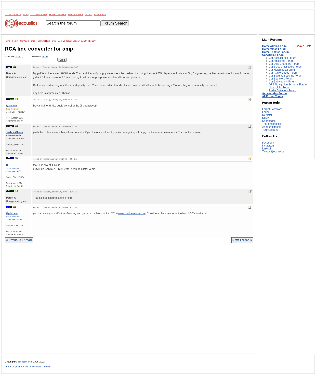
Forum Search (115, 23)
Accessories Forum (274, 93)
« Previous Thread (19, 240)
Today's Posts (303, 46)
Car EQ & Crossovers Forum (285, 66)
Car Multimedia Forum (282, 69)
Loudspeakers (38, 14)
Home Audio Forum (274, 46)
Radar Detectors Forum (282, 90)
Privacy (46, 366)
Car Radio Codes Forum (283, 72)
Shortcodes (269, 121)
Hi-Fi (25, 14)
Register (267, 115)
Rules (265, 118)
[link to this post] (14, 67)
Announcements (271, 126)
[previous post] (9, 99)
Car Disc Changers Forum (284, 63)
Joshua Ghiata (14, 132)
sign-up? (19, 56)
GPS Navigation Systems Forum (288, 84)
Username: (14, 56)
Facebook (268, 142)
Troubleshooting (271, 123)
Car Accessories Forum (282, 57)
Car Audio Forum (273, 55)
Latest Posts (13, 14)
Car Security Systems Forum (285, 75)
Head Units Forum (279, 87)
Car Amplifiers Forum (281, 60)
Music (88, 14)
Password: (40, 56)
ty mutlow (11, 105)
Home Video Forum (274, 49)
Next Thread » (242, 240)
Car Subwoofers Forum (282, 81)
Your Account (270, 129)
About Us (9, 366)
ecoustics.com (25, 362)
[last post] (11, 67)
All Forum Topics (272, 96)
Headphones (75, 14)
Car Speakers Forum (281, 78)
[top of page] (7, 67)
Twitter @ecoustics (273, 151)
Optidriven (12, 213)
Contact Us (22, 366)
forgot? (45, 56)
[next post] (9, 67)
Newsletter (35, 366)
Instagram (268, 145)
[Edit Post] (250, 67)
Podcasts (100, 14)
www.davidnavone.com (131, 213)
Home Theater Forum (275, 52)
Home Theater (57, 14)
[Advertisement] (103, 300)
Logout (266, 112)
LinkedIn (267, 148)
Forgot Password (272, 109)
